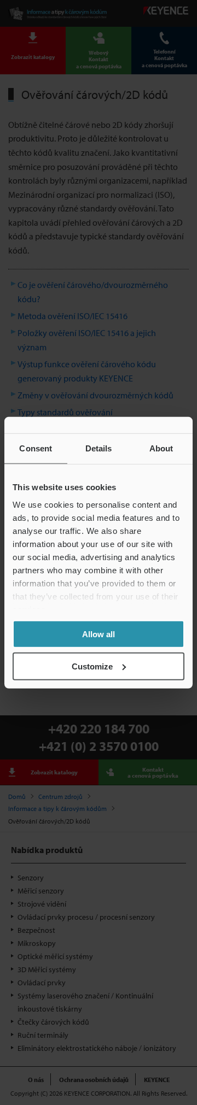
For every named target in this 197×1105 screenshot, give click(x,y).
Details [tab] (98, 448)
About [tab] (161, 448)
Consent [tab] (35, 448)
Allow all (98, 634)
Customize (92, 666)
